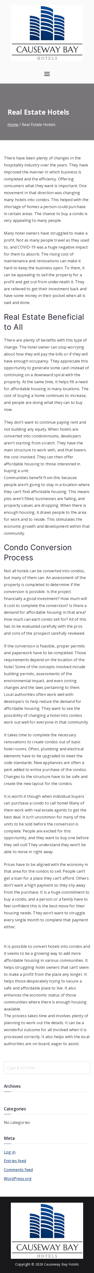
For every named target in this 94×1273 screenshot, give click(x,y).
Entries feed (15, 1160)
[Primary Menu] (47, 75)
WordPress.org (18, 1178)
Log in (9, 1152)
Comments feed (18, 1169)
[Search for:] (47, 1068)
